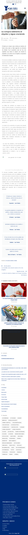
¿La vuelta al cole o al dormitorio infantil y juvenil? (12, 371)
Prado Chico (12, 445)
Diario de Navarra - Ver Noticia (14, 254)
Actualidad (5, 40)
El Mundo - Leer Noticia (14, 217)
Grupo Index (5, 38)
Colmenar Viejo (5, 427)
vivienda (15, 260)
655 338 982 (18, 1)
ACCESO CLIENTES (10, 1)
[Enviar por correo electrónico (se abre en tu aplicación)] (15, 4)
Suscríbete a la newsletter (14, 2)
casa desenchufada (16, 422)
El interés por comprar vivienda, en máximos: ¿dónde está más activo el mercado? (14, 198)
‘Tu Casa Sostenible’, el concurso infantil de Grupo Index (14, 299)
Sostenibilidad (4, 408)
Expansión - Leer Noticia (14, 203)
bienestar (4, 420)
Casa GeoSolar (5, 424)
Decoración (3, 392)
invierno (19, 438)
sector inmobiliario (20, 447)
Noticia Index (4, 399)
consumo (22, 427)
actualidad (7, 260)
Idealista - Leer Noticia (15, 242)
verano (11, 454)
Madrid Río (4, 440)
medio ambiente (12, 440)
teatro (12, 449)
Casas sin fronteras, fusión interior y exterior (10, 376)
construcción (14, 427)
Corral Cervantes (6, 429)
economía (11, 260)
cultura (4, 431)
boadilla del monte (12, 420)
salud (12, 447)
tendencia (19, 452)
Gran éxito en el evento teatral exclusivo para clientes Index (14, 346)
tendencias (4, 454)
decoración (10, 431)
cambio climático (6, 422)
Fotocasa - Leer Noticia (15, 229)
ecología (4, 433)
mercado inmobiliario (7, 443)
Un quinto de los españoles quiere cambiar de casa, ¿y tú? (13, 374)
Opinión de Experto (5, 401)
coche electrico (15, 424)
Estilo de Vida (5, 436)
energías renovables (19, 433)
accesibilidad (5, 418)
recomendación (5, 447)
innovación (4, 438)
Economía (11, 40)
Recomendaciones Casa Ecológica (8, 404)
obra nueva (4, 445)
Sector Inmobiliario (5, 406)
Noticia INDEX (17, 443)
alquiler (19, 418)
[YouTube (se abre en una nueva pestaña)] (13, 4)
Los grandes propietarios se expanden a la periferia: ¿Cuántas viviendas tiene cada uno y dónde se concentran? (14, 212)
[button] (25, 8)
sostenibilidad (5, 449)
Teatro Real (18, 449)
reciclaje (19, 445)
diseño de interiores (19, 431)
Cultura (3, 390)
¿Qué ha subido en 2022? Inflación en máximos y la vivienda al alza (14, 323)
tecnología (12, 452)
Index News (20, 436)
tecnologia (5, 452)
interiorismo (12, 438)
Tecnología (3, 411)
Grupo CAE (16, 533)
